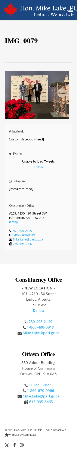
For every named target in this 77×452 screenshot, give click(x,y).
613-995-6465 (41, 401)
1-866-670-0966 (40, 390)
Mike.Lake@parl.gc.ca (28, 239)
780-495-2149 (22, 231)
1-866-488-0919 (23, 235)
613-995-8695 (40, 384)
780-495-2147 (23, 244)
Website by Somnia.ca (22, 435)
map (14, 222)
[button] (70, 10)
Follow (38, 167)
